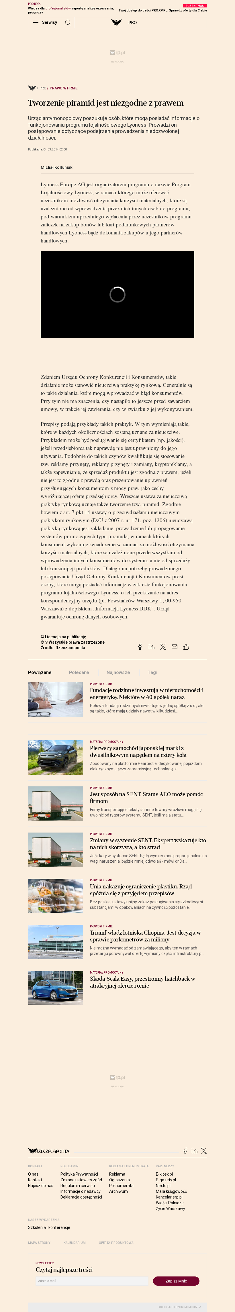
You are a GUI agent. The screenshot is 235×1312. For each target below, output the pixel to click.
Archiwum (118, 1191)
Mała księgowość (171, 1191)
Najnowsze (118, 672)
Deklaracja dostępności (81, 1197)
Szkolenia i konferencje (49, 1227)
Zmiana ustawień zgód (81, 1180)
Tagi (152, 672)
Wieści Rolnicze (170, 1203)
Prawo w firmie (64, 88)
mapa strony (39, 1243)
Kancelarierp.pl (169, 1197)
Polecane (79, 672)
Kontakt (35, 1180)
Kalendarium (75, 1243)
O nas (33, 1174)
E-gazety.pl (166, 1180)
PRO (132, 23)
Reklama (117, 1174)
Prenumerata (121, 1185)
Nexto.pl (163, 1185)
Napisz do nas (40, 1185)
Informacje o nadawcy (80, 1191)
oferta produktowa (116, 1243)
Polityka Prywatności (79, 1174)
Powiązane (40, 672)
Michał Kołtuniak (57, 167)
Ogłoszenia (119, 1180)
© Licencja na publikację (64, 637)
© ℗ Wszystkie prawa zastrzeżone (73, 642)
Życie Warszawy (170, 1208)
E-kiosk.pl (164, 1174)
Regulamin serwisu (77, 1185)
